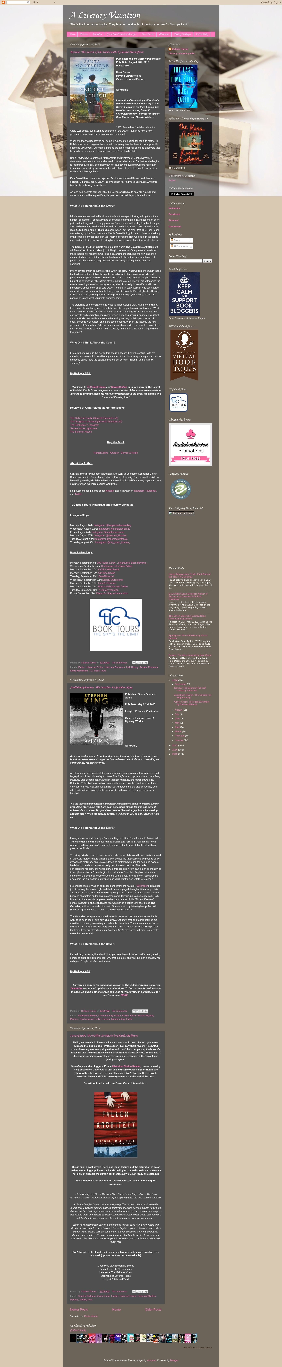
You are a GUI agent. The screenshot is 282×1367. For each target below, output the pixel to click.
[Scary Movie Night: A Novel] (74, 1341)
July (177, 714)
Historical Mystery (147, 1296)
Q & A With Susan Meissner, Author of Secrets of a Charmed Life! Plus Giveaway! (188, 596)
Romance (153, 667)
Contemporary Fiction (109, 1015)
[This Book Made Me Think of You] (131, 1341)
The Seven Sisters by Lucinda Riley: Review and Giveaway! (187, 617)
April (177, 727)
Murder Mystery (146, 1015)
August (179, 710)
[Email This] (134, 662)
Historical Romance (115, 667)
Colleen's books (78, 1330)
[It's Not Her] (150, 1341)
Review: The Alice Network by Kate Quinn (190, 655)
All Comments (180, 246)
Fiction (81, 667)
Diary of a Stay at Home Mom (112, 593)
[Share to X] (140, 662)
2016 (175, 750)
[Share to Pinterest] (146, 662)
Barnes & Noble (129, 453)
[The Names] (176, 1341)
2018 (175, 680)
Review (143, 667)
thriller (129, 1019)
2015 (175, 754)
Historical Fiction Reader (126, 1066)
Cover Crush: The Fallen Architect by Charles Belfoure (104, 1036)
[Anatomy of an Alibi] (138, 1341)
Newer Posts (79, 1309)
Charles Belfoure (87, 1296)
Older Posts (153, 1309)
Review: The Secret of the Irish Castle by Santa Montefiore (106, 52)
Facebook (151, 490)
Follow (172, 180)
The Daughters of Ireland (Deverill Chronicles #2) (96, 421)
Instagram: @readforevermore (108, 532)
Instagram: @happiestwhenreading (112, 525)
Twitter (78, 494)
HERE (124, 995)
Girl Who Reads (106, 573)
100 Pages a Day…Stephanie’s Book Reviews (122, 562)
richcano (151, 1360)
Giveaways (164, 34)
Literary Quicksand (112, 580)
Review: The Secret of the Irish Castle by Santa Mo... (190, 689)
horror (133, 1015)
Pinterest (174, 220)
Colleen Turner (180, 49)
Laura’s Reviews (107, 583)
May (177, 723)
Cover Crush (103, 1296)
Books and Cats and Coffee (113, 586)
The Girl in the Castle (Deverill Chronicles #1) (94, 418)
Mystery (74, 1019)
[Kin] (144, 1341)
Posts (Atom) (91, 1316)
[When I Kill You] (106, 1341)
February (180, 735)
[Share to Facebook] (143, 662)
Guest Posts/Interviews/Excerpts (121, 34)
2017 (175, 745)
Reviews (83, 34)
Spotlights (97, 34)
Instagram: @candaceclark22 (114, 528)
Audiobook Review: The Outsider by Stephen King (101, 687)
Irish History (132, 667)
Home (72, 34)
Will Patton (142, 886)
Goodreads (175, 226)
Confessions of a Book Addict (116, 566)
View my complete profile (182, 53)
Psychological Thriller (90, 1019)
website (110, 490)
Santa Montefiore (79, 671)
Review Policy (202, 34)
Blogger (174, 1360)
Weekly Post (85, 1299)
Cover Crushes (147, 34)
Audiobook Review (87, 1015)
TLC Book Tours (96, 387)
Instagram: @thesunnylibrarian (110, 535)
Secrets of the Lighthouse (83, 428)
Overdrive (76, 988)
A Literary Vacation (104, 15)
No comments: (120, 662)
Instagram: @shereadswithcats (111, 539)
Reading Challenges (182, 34)
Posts (176, 240)
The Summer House (81, 431)
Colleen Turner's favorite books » (197, 1348)
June (178, 718)
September (181, 684)
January (179, 740)
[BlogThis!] (137, 662)
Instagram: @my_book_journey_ (112, 542)
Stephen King (118, 1019)
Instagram (139, 490)
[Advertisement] (189, 540)
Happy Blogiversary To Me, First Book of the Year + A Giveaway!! (189, 575)
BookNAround (106, 576)
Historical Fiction (94, 667)
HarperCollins (119, 387)
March (178, 731)
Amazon (114, 453)
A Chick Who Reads (109, 569)
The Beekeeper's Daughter (84, 425)
